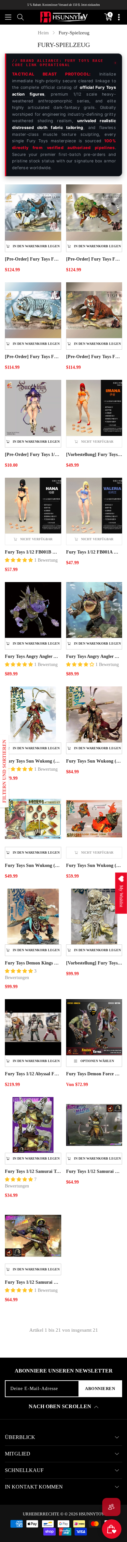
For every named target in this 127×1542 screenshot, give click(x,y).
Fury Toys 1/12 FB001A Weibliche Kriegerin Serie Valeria (94, 552)
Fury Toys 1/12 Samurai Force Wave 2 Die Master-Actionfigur (94, 1171)
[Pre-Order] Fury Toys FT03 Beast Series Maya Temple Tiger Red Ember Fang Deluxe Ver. (94, 259)
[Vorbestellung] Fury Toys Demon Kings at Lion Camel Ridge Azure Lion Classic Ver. (94, 963)
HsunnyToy (91, 1514)
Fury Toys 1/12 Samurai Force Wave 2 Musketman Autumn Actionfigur (33, 1282)
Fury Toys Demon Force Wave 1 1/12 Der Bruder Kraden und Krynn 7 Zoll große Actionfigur (94, 1073)
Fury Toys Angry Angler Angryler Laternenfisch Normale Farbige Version (94, 656)
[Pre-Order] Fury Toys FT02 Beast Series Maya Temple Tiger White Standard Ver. (33, 356)
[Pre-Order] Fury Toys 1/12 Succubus (33, 454)
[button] (8, 17)
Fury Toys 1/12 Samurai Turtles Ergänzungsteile (33, 1171)
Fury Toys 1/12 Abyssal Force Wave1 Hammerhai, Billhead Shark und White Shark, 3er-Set (33, 1073)
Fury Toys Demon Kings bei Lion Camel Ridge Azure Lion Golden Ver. (33, 963)
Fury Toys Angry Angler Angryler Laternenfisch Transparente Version (33, 656)
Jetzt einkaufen (90, 4)
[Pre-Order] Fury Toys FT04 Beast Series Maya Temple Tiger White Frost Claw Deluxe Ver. (33, 259)
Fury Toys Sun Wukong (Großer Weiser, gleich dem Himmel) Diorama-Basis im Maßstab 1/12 (94, 865)
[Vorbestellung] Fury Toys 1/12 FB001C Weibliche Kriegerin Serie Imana (94, 454)
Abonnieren (100, 1388)
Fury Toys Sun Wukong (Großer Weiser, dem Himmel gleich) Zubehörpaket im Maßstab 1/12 (33, 865)
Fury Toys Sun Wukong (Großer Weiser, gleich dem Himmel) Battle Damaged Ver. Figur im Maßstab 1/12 (94, 761)
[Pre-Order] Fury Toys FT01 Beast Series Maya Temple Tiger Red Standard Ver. (94, 356)
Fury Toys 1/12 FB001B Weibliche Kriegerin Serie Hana (33, 552)
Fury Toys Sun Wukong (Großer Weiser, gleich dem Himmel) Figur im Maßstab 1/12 (33, 761)
